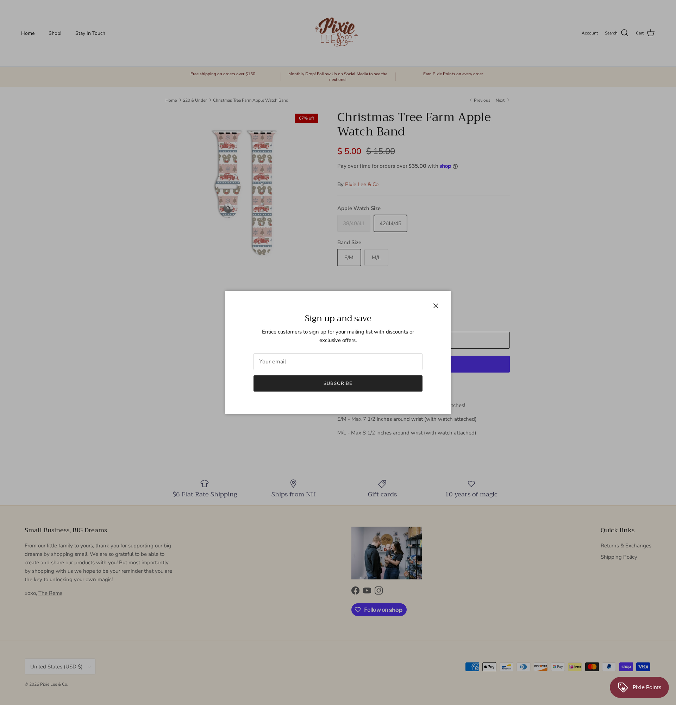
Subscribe (338, 383)
